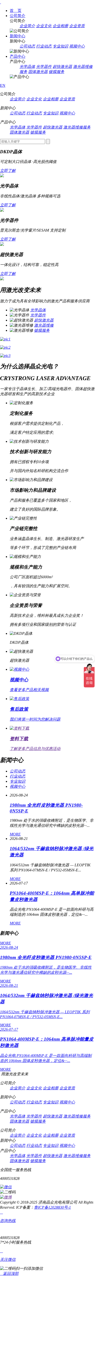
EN (2, 85)
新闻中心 (17, 36)
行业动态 (44, 46)
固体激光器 (38, 72)
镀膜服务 (56, 72)
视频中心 (77, 46)
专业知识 (60, 46)
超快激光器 (62, 66)
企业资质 (77, 26)
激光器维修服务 (77, 127)
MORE (15, 834)
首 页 (15, 10)
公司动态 (27, 46)
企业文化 (44, 26)
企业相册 (60, 26)
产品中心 (17, 56)
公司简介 (17, 16)
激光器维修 (44, 325)
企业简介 (27, 26)
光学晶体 (27, 66)
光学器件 (44, 66)
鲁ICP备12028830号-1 (52, 1207)
